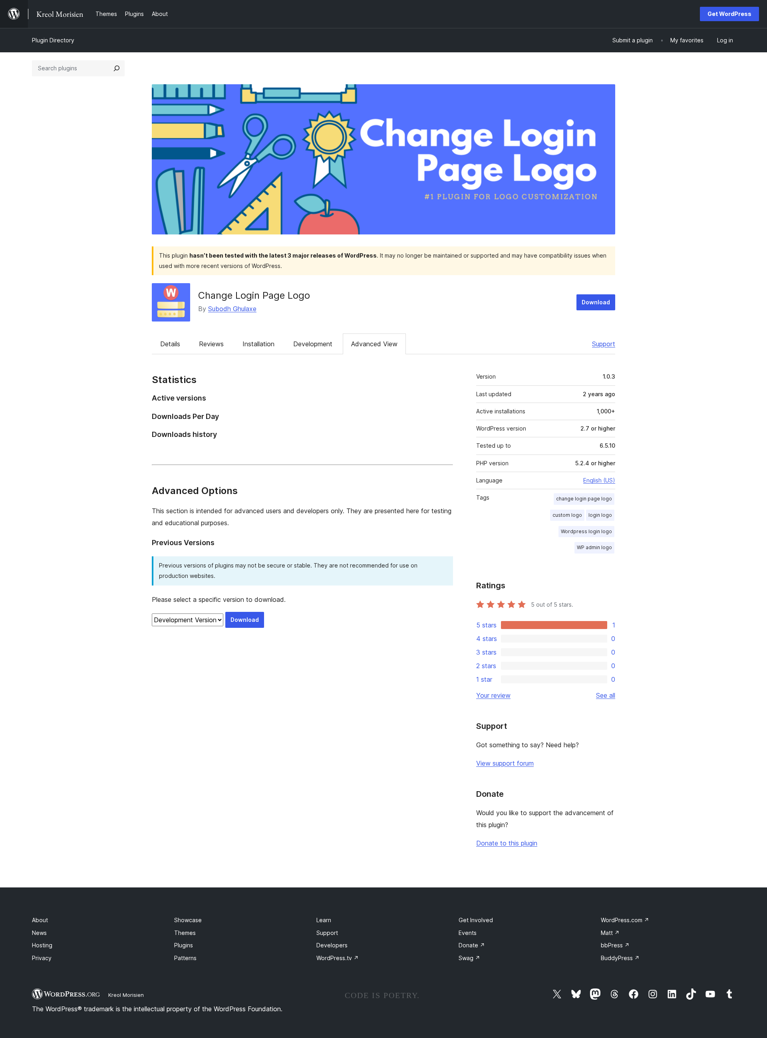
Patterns (185, 958)
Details (170, 344)
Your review (493, 695)
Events (468, 932)
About (40, 920)
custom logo (567, 515)
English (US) (599, 480)
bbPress (615, 945)
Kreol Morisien (126, 995)
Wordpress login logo (586, 531)
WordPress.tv (337, 958)
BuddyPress (620, 958)
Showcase (188, 920)
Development (312, 344)
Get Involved (476, 920)
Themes (185, 932)
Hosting (42, 945)
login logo (600, 515)
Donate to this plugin (506, 843)
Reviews (211, 344)
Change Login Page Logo (254, 295)
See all (605, 695)
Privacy (42, 958)
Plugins (183, 945)
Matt (610, 932)
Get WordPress (729, 13)
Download (596, 302)
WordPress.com (625, 920)
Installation (258, 344)
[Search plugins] (117, 68)
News (39, 932)
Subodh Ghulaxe (232, 309)
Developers (332, 945)
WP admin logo (594, 547)
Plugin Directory (53, 40)
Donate (472, 945)
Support (603, 344)
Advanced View (374, 344)
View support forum (505, 763)
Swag (469, 958)
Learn (323, 920)
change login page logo (584, 499)
